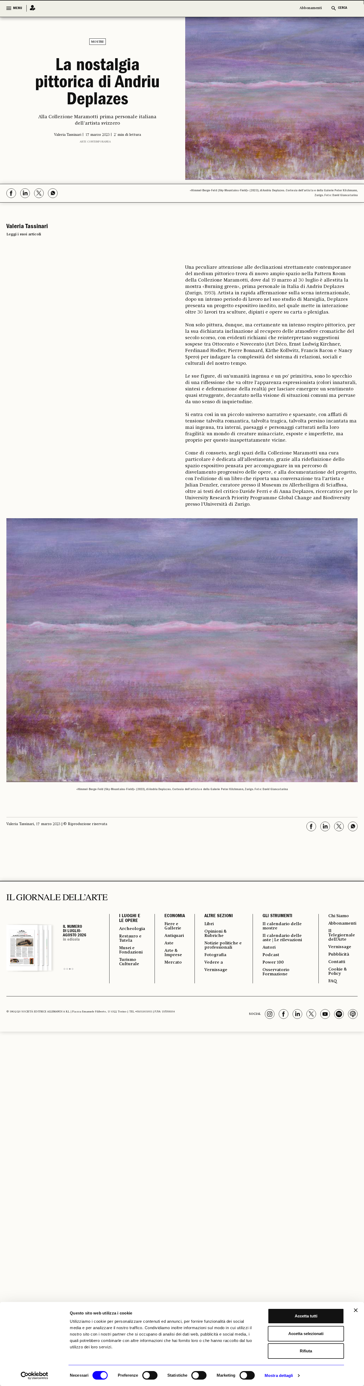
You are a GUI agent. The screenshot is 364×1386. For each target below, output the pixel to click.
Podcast (270, 955)
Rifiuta (306, 1351)
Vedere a (213, 962)
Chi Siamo (338, 916)
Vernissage (215, 970)
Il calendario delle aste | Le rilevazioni (282, 938)
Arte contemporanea (95, 141)
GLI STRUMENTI (277, 916)
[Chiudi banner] (356, 1310)
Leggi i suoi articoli (23, 234)
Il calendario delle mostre (282, 926)
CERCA (342, 8)
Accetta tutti (306, 1316)
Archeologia (132, 929)
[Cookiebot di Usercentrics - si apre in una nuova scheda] (34, 1376)
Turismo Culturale (129, 962)
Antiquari (174, 936)
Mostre (97, 41)
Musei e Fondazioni (131, 950)
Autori (269, 947)
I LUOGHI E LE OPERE (129, 919)
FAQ (332, 981)
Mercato (173, 962)
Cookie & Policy (337, 971)
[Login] (30, 8)
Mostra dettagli (279, 1375)
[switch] (149, 1375)
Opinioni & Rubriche (215, 933)
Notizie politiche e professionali (223, 945)
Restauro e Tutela (130, 938)
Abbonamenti (311, 8)
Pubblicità (338, 954)
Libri (209, 924)
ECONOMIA (174, 916)
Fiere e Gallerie (172, 926)
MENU (17, 8)
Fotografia (215, 955)
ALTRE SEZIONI (218, 916)
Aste (168, 943)
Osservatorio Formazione (275, 972)
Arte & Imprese (173, 953)
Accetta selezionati (305, 1333)
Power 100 (273, 962)
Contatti (336, 962)
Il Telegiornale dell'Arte (341, 935)
